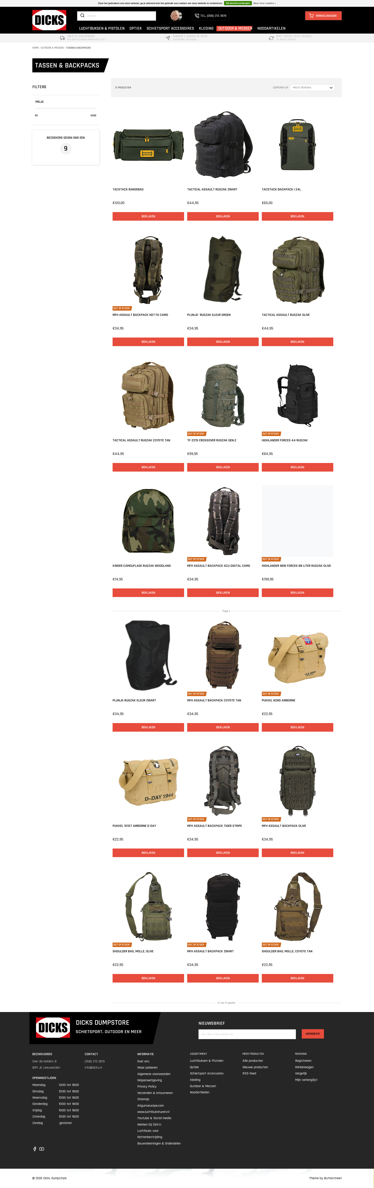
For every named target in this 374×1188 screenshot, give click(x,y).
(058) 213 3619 (95, 1061)
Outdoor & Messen (52, 48)
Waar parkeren (147, 1067)
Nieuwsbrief (211, 1023)
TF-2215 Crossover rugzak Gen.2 (211, 440)
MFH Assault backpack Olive (284, 826)
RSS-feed (249, 1073)
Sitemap (143, 1099)
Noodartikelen (199, 1092)
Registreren (303, 1060)
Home (35, 48)
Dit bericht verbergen (238, 3)
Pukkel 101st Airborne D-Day (134, 826)
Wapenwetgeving (149, 1080)
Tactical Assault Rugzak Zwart (212, 189)
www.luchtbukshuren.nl (153, 1112)
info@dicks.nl (93, 1067)
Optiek (194, 1067)
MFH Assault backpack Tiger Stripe (214, 826)
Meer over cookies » (264, 3)
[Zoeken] (82, 16)
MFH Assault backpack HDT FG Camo (140, 315)
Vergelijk (301, 1073)
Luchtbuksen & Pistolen (206, 1060)
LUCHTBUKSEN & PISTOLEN (102, 28)
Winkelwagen (304, 1067)
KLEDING (206, 28)
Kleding (195, 1080)
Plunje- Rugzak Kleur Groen (209, 315)
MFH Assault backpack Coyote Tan (214, 700)
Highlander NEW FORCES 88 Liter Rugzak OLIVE (296, 565)
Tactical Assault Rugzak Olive (286, 315)
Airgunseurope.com (150, 1105)
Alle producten (253, 1060)
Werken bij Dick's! (149, 1124)
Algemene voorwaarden (153, 1074)
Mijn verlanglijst (306, 1080)
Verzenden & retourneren (155, 1093)
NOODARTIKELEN (271, 28)
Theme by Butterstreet (325, 1178)
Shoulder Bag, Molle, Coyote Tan (287, 951)
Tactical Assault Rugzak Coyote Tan (141, 440)
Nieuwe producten (255, 1067)
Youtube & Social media (154, 1118)
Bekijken (148, 216)
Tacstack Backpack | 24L (281, 189)
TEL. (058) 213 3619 (213, 15)
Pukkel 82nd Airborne (278, 700)
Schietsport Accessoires (207, 1073)
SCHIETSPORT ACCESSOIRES (170, 28)
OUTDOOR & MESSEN (235, 28)
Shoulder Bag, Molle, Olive (133, 951)
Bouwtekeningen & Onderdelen (159, 1143)
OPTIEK (136, 28)
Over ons (143, 1061)
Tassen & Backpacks (78, 48)
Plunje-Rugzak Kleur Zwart (134, 700)
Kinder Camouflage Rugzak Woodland (142, 565)
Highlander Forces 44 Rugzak (285, 440)
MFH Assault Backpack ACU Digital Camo (218, 565)
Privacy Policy (146, 1086)
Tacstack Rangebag (128, 189)
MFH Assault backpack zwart (210, 951)
